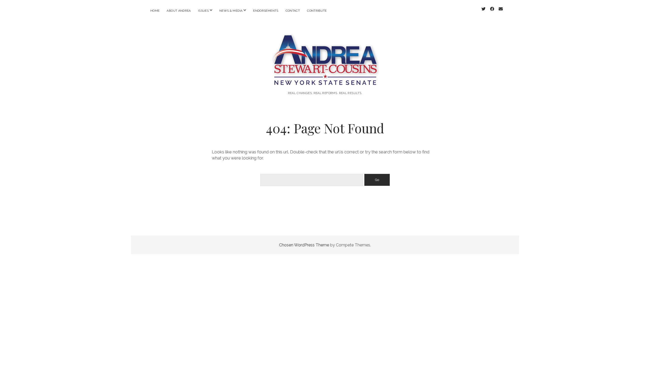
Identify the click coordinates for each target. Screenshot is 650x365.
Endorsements (265, 10)
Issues (203, 10)
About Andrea (179, 10)
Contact (293, 10)
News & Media (230, 10)
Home (154, 10)
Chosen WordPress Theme (304, 245)
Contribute (317, 10)
